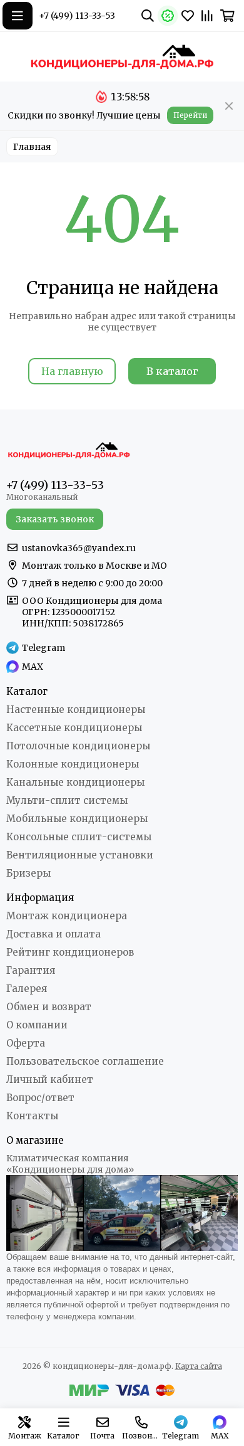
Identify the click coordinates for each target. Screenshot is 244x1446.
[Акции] (168, 15)
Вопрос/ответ (40, 1098)
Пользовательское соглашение (85, 1061)
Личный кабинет (49, 1079)
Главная (32, 146)
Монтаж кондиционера (66, 916)
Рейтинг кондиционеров (70, 952)
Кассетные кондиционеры (74, 728)
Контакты (32, 1116)
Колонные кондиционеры (72, 764)
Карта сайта (198, 1366)
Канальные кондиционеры (75, 782)
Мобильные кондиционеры (77, 819)
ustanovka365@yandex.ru (79, 548)
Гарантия (30, 970)
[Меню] (18, 15)
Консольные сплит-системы (78, 837)
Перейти (190, 115)
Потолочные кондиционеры (78, 746)
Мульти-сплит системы (67, 800)
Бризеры (28, 873)
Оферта (25, 1043)
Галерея (26, 989)
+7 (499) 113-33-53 (77, 15)
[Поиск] (148, 15)
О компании (37, 1025)
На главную (72, 371)
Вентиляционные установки (79, 855)
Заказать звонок (55, 519)
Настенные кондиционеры (75, 709)
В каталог (172, 371)
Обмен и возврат (48, 1007)
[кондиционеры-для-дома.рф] (122, 56)
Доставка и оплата (53, 934)
